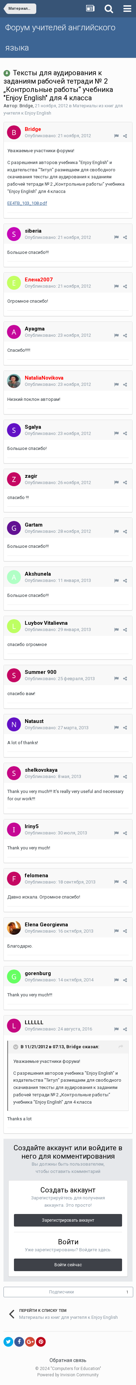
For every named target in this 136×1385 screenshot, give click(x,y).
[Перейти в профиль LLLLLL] (14, 1026)
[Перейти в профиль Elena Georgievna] (14, 928)
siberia (33, 231)
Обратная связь (68, 1360)
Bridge (26, 105)
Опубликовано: (58, 135)
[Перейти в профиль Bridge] (14, 132)
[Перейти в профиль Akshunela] (14, 577)
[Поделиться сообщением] (125, 136)
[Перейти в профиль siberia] (14, 234)
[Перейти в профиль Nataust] (14, 724)
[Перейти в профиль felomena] (14, 879)
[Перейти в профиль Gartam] (14, 528)
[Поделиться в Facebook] (19, 1342)
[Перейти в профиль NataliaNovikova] (14, 381)
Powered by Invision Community (68, 1374)
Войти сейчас (68, 1264)
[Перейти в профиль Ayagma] (14, 332)
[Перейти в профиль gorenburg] (14, 976)
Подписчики (61, 1292)
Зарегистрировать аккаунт (68, 1220)
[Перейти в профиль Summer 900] (14, 675)
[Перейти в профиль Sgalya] (14, 430)
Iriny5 (32, 826)
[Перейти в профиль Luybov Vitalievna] (14, 626)
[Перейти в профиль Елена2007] (14, 283)
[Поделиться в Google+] (30, 1342)
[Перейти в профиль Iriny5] (14, 830)
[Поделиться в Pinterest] (41, 1342)
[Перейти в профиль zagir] (14, 479)
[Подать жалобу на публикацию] (116, 136)
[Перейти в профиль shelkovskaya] (14, 773)
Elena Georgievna (46, 924)
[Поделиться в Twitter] (8, 1342)
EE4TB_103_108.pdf (27, 203)
